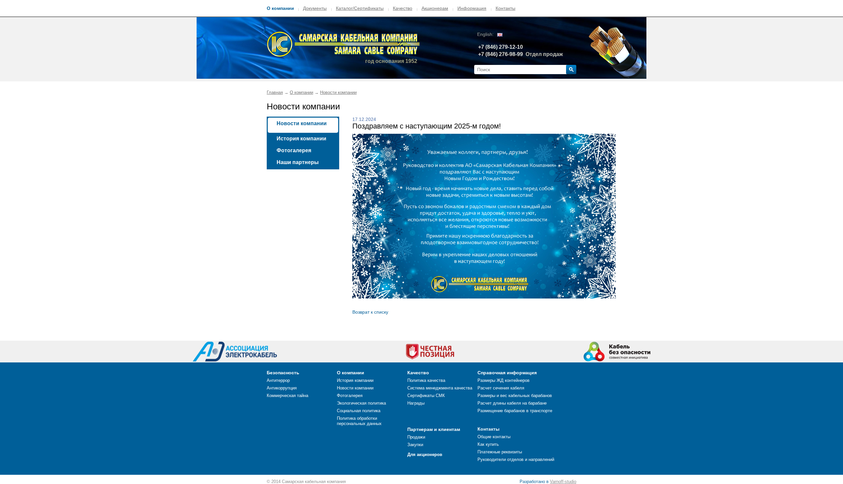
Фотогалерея (294, 150)
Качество (402, 8)
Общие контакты (493, 436)
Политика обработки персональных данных (359, 421)
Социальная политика (358, 410)
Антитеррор (278, 380)
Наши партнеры (298, 162)
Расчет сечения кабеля (500, 387)
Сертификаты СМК (426, 395)
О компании (280, 8)
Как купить (488, 444)
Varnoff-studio (563, 481)
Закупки (415, 444)
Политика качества (426, 380)
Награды (415, 403)
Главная (275, 92)
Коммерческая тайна (287, 395)
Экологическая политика (361, 403)
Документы (315, 8)
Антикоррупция (282, 387)
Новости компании (338, 92)
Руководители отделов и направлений (515, 459)
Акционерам (435, 8)
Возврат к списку (370, 312)
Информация (471, 8)
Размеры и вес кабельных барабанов (514, 395)
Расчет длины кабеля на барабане (512, 403)
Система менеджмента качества (439, 387)
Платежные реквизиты (499, 451)
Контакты (505, 8)
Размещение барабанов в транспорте (514, 410)
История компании (301, 138)
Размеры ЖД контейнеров (503, 380)
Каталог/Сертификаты (360, 8)
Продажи (416, 437)
